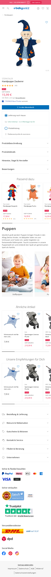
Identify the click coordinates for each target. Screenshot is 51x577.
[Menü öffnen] (3, 8)
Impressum (12, 568)
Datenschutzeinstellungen (25, 573)
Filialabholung (13, 128)
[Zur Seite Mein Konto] (38, 8)
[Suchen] (8, 8)
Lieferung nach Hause (17, 115)
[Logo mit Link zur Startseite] (21, 8)
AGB (32, 568)
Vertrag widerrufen (25, 565)
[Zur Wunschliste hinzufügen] (46, 22)
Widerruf (39, 568)
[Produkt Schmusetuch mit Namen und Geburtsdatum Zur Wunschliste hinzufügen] (18, 314)
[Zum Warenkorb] (47, 8)
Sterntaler (7, 78)
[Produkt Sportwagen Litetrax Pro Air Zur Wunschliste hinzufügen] (38, 314)
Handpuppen (8, 15)
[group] (25, 43)
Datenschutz (24, 568)
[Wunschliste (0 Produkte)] (43, 8)
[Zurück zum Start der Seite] (48, 560)
